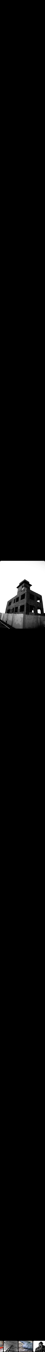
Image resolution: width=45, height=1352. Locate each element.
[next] (41, 673)
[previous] (4, 673)
